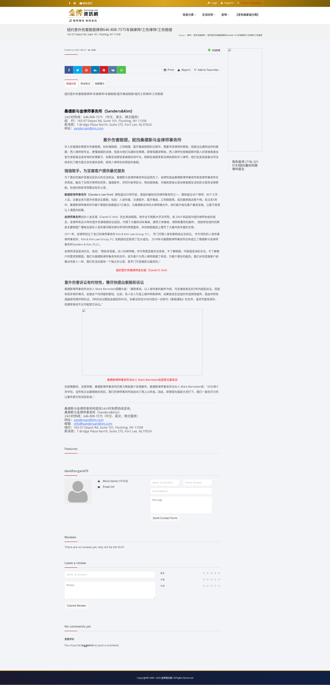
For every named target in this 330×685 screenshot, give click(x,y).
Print (170, 70)
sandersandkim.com (88, 128)
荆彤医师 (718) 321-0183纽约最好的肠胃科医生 (245, 165)
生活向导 (207, 15)
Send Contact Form (165, 518)
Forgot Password (250, 2)
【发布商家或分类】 (247, 15)
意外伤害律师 (199, 35)
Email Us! (108, 487)
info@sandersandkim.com (93, 424)
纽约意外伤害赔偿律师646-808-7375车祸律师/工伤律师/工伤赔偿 (234, 35)
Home (182, 35)
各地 (224, 15)
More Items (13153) (115, 481)
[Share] (69, 70)
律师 (189, 35)
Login (213, 2)
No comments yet (77, 626)
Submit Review (76, 605)
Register (228, 2)
